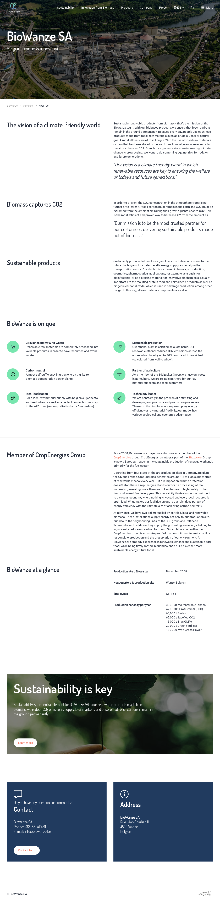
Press (163, 7)
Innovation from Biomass (97, 7)
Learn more (25, 742)
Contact (23, 809)
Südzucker (195, 457)
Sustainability (65, 7)
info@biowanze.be (38, 831)
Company (146, 7)
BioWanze (12, 105)
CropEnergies (122, 457)
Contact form (26, 850)
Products (127, 7)
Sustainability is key (63, 688)
